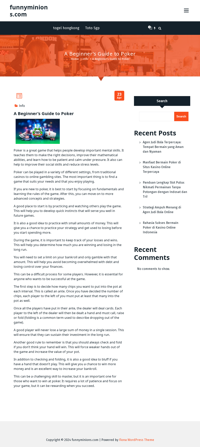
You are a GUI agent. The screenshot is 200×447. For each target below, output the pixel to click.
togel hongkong (66, 28)
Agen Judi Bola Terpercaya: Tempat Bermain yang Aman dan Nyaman (163, 146)
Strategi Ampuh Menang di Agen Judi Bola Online (162, 209)
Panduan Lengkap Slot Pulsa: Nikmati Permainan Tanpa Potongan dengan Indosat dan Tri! (165, 189)
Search (162, 101)
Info (85, 59)
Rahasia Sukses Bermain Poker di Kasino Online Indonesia (160, 227)
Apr (119, 95)
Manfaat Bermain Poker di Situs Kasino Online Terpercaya (162, 167)
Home (75, 59)
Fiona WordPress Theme (136, 440)
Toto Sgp (92, 28)
